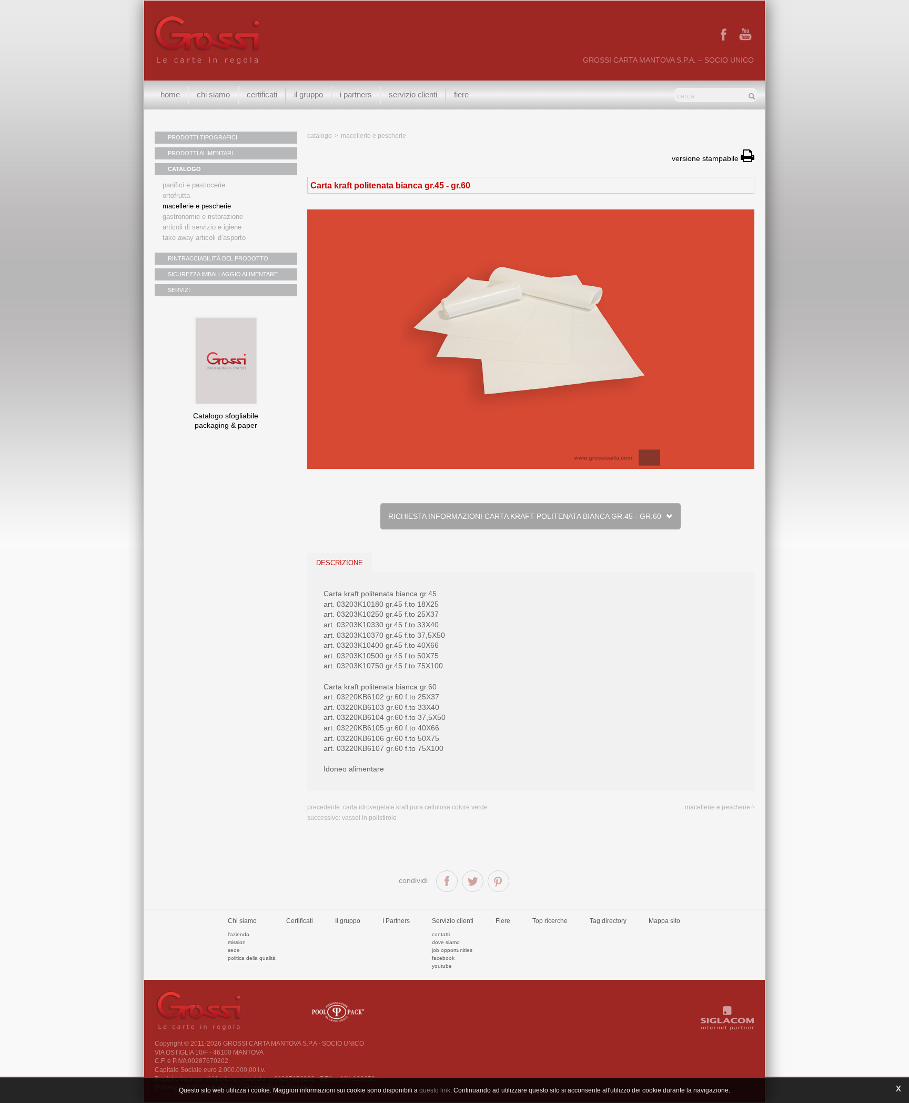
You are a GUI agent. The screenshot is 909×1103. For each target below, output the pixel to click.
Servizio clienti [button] (413, 94)
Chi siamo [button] (213, 94)
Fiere (461, 94)
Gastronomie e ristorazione (203, 216)
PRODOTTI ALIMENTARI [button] (200, 153)
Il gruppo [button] (308, 94)
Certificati (262, 94)
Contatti (441, 934)
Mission (237, 942)
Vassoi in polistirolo (369, 817)
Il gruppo (347, 921)
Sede (234, 950)
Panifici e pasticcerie (194, 185)
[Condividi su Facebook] (447, 881)
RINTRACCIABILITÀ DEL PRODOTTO (218, 258)
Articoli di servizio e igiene (202, 227)
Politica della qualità (252, 958)
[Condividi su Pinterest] (498, 881)
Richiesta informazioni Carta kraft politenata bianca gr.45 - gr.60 (526, 516)
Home (170, 94)
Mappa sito (664, 921)
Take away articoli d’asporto (204, 238)
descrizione (339, 563)
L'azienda (238, 934)
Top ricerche (550, 921)
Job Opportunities (452, 950)
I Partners (356, 94)
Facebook (443, 958)
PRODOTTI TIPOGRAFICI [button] (202, 137)
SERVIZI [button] (179, 290)
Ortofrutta (176, 195)
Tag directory (608, 921)
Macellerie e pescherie (197, 206)
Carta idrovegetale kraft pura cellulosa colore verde (415, 807)
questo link (434, 1090)
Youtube (442, 966)
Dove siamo (446, 942)
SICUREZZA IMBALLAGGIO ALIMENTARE (223, 274)
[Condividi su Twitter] (472, 881)
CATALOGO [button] (184, 169)
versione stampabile (706, 158)
